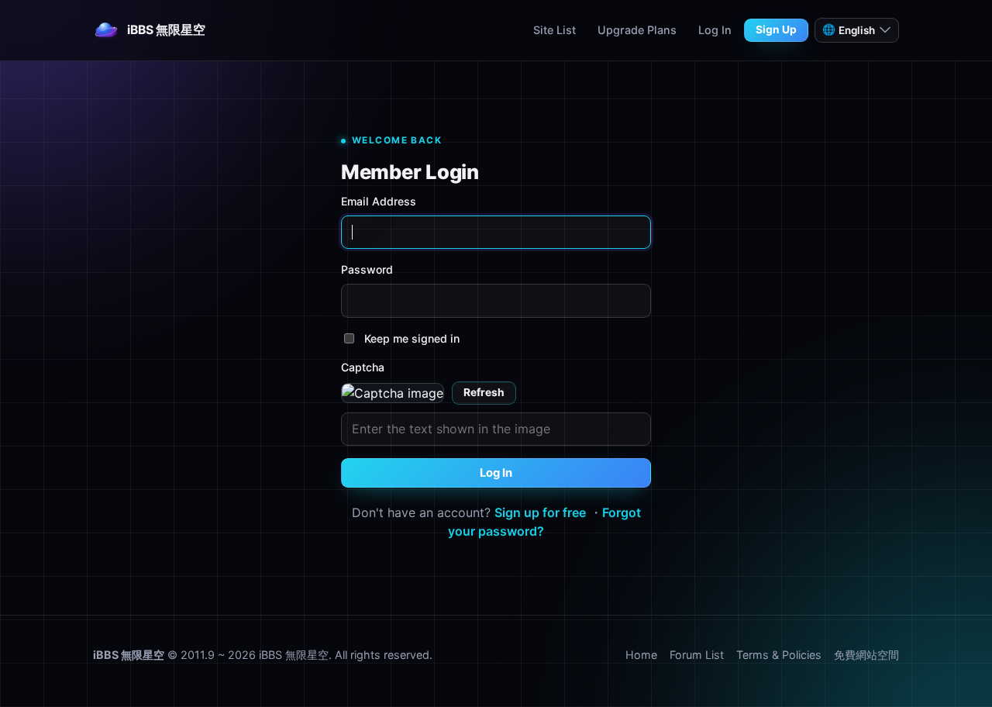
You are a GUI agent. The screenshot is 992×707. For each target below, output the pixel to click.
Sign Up (776, 29)
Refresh (484, 392)
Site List (554, 29)
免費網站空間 (866, 654)
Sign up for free (540, 512)
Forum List (697, 654)
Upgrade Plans (637, 29)
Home (641, 654)
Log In (715, 29)
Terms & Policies (779, 654)
